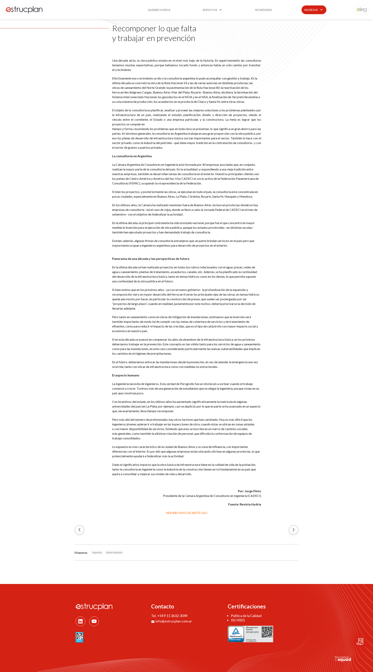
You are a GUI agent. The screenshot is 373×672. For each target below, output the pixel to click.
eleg (359, 9)
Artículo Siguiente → (293, 530)
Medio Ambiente (114, 552)
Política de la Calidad (246, 616)
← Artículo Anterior (79, 530)
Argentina (97, 552)
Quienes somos (159, 9)
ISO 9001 (238, 620)
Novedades (263, 9)
